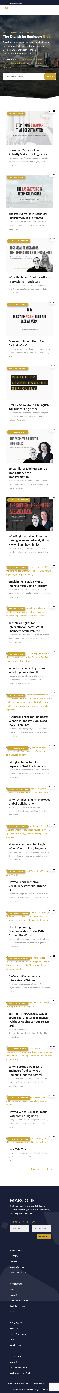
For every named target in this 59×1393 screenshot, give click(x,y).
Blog (12, 1289)
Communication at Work (18, 241)
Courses (13, 1261)
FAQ (12, 1339)
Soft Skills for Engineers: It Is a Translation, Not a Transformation (28, 472)
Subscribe (42, 1236)
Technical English (16, 113)
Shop (12, 1311)
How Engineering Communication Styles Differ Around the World (27, 931)
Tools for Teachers (18, 1306)
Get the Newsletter (19, 1367)
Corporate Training (18, 1267)
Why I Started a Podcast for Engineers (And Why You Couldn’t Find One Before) (26, 1070)
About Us (14, 1328)
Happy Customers (18, 1334)
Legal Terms (15, 1345)
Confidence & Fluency (17, 305)
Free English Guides (19, 1300)
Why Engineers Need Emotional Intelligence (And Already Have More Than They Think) (29, 540)
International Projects (18, 913)
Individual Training (18, 1272)
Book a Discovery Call (20, 1373)
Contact (13, 1362)
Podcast (13, 1295)
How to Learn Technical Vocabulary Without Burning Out (27, 886)
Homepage (15, 1256)
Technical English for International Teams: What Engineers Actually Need (26, 627)
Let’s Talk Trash (18, 1149)
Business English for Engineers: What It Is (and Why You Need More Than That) (28, 720)
